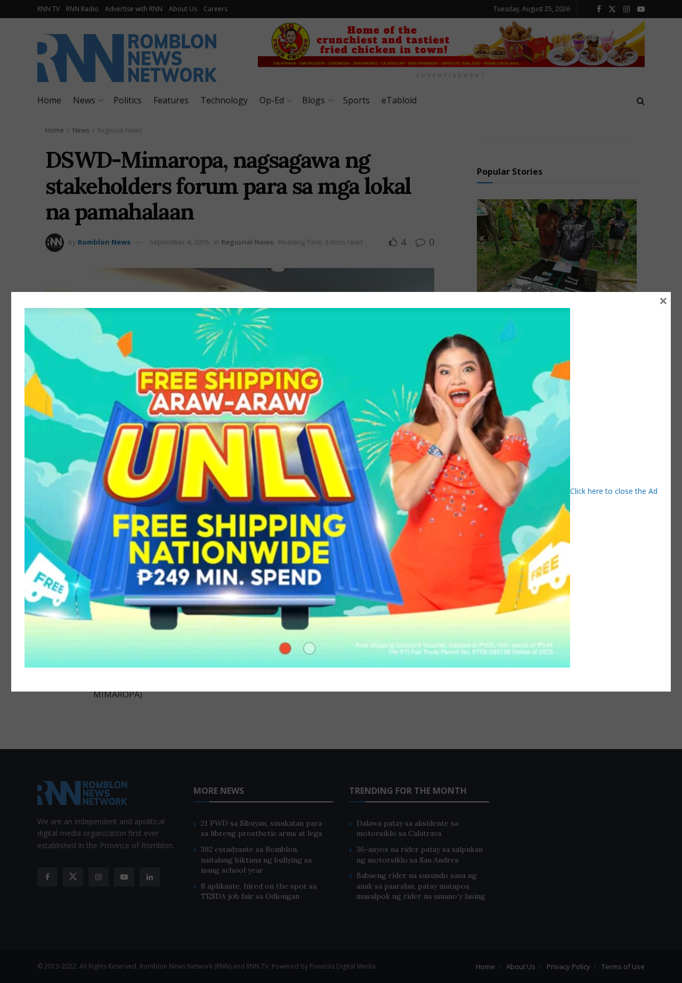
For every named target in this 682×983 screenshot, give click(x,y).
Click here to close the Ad (613, 490)
